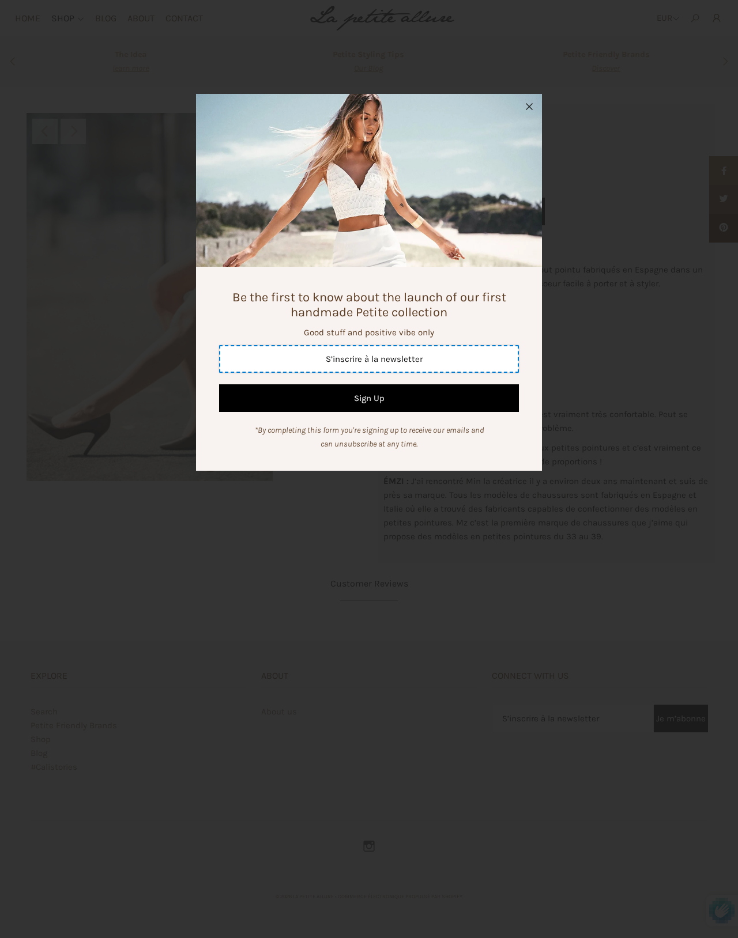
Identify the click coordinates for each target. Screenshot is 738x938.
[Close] (529, 106)
